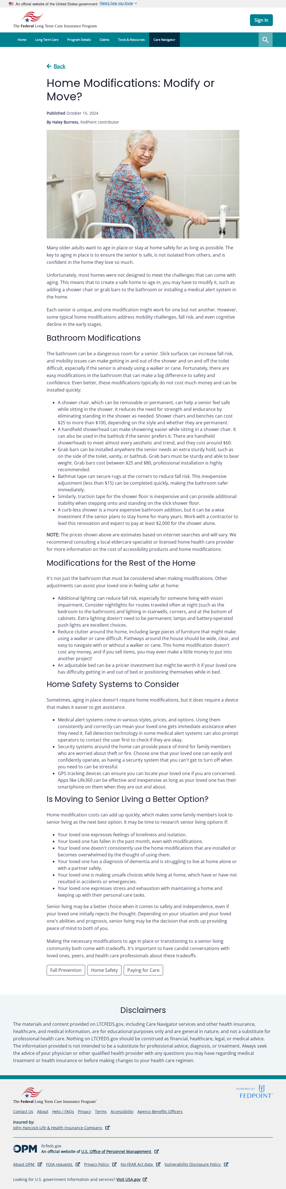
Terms (101, 1111)
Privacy (84, 1111)
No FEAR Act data (141, 1164)
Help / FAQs (63, 1111)
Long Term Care (46, 39)
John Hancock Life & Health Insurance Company (61, 1127)
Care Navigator (164, 39)
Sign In (261, 20)
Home (22, 39)
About (42, 1111)
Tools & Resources (131, 39)
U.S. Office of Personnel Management (120, 1151)
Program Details (79, 39)
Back (59, 66)
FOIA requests (63, 1164)
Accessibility (122, 1111)
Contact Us (23, 1111)
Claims (104, 39)
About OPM (27, 1164)
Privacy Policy (100, 1164)
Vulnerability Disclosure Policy (196, 1164)
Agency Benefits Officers (160, 1112)
